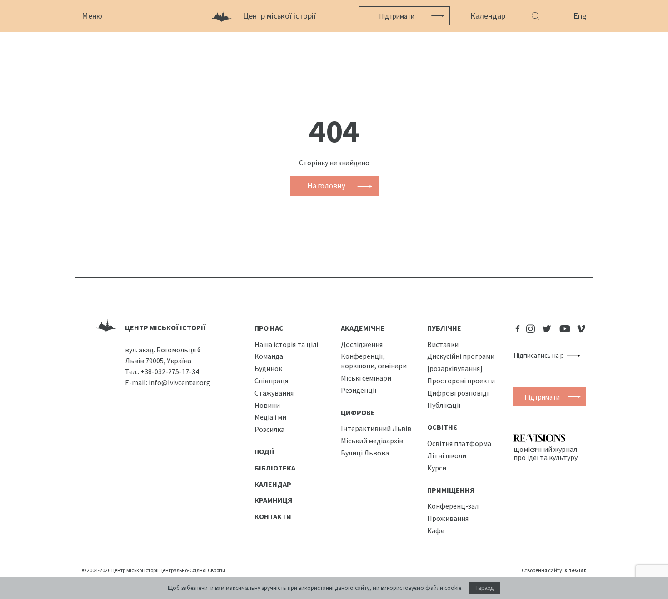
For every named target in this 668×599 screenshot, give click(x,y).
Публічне (444, 327)
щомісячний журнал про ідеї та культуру (545, 453)
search (575, 355)
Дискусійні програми (460, 356)
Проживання (448, 518)
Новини (267, 405)
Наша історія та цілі (286, 344)
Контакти (272, 516)
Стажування (274, 392)
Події (264, 451)
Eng (580, 15)
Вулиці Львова (365, 452)
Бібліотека (274, 467)
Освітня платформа (459, 443)
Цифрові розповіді (458, 392)
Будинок (268, 368)
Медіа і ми (270, 416)
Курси (436, 467)
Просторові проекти (461, 380)
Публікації (444, 405)
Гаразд (484, 588)
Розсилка (269, 429)
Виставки (443, 344)
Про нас (269, 327)
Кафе (435, 530)
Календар (487, 15)
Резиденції (359, 390)
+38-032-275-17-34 (169, 371)
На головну (326, 186)
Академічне (362, 327)
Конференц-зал (453, 505)
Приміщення (450, 490)
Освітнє (442, 426)
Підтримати (396, 16)
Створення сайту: (554, 570)
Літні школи (446, 455)
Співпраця (271, 380)
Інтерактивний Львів (376, 428)
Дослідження (362, 344)
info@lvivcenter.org (179, 382)
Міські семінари (366, 377)
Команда (268, 356)
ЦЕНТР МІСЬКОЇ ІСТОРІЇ (165, 327)
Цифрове (358, 412)
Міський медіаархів (372, 440)
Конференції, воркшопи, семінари (374, 360)
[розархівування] (455, 368)
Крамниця (273, 500)
